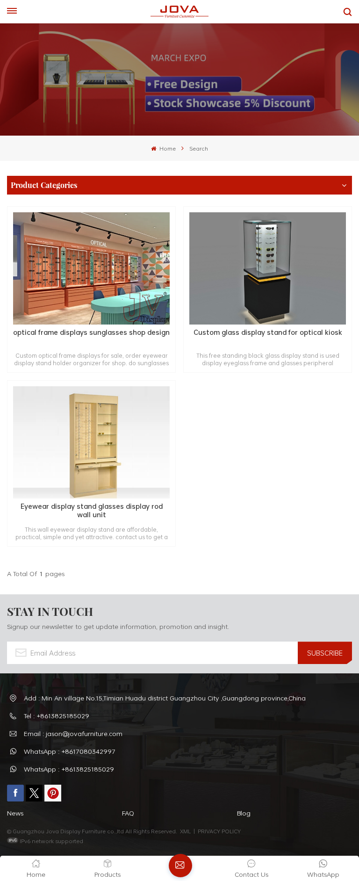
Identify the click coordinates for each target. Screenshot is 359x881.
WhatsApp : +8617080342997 (69, 751)
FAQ (128, 813)
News (15, 813)
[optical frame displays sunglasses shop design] (91, 268)
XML (185, 831)
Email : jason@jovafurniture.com (73, 733)
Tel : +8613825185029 (56, 716)
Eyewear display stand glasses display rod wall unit (92, 510)
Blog (244, 813)
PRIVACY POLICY (219, 831)
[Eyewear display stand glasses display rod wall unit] (91, 442)
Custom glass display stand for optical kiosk (268, 332)
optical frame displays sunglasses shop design (91, 332)
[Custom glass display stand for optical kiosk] (267, 268)
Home (166, 148)
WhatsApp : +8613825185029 (69, 769)
